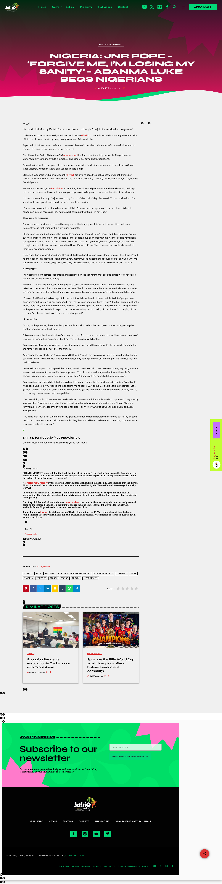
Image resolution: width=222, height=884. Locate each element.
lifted (70, 175)
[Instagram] (159, 7)
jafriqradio (43, 567)
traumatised (72, 502)
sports (54, 578)
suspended (70, 155)
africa (28, 574)
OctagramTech (74, 856)
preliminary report (36, 482)
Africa (30, 653)
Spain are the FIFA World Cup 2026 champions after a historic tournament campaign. (110, 665)
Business (50, 574)
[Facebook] (167, 7)
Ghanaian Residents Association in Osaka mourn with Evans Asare (49, 663)
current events (103, 574)
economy (121, 574)
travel (76, 578)
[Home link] (15, 7)
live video (57, 188)
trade (64, 578)
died (84, 135)
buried (44, 512)
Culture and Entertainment (74, 574)
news (133, 574)
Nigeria (28, 578)
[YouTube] (144, 7)
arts (38, 574)
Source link (31, 534)
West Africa (91, 578)
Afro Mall (203, 7)
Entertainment (111, 45)
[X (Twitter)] (152, 7)
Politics (41, 578)
